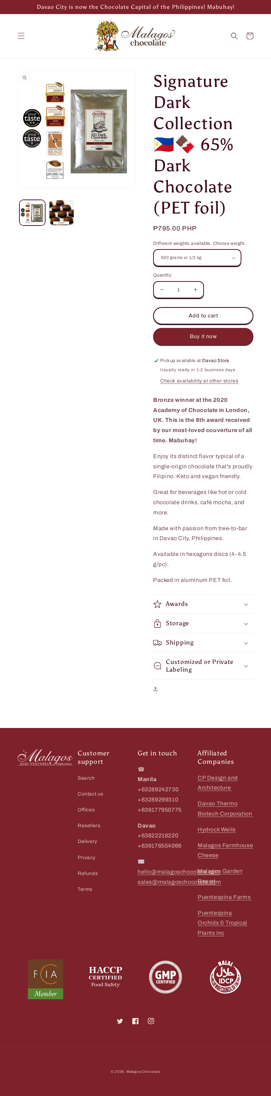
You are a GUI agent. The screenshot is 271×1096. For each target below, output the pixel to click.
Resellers (89, 825)
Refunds (88, 873)
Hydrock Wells (217, 829)
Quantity (162, 275)
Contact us (90, 794)
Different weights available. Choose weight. (199, 243)
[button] (21, 36)
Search (86, 778)
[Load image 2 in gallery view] (61, 213)
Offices (86, 809)
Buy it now (203, 336)
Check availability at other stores (199, 381)
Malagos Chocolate (143, 1071)
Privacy (86, 857)
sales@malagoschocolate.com (179, 882)
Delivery (87, 841)
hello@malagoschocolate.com (179, 872)
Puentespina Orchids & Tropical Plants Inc (222, 923)
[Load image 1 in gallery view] (32, 213)
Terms (85, 889)
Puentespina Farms (225, 897)
